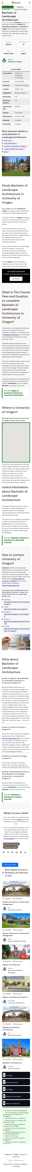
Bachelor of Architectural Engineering (16, 1110)
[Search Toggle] (29, 2)
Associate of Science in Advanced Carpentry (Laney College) (14, 1125)
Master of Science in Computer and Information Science (14, 1121)
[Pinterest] (21, 852)
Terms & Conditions (20, 1164)
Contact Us (16, 1157)
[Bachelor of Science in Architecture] (16, 1014)
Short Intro (7, 140)
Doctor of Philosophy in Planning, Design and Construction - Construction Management (15, 1114)
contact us (19, 819)
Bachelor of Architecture (12, 1063)
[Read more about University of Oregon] (4, 60)
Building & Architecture (11, 335)
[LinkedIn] (12, 852)
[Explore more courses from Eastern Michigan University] (4, 940)
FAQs (6, 152)
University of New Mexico (16, 1003)
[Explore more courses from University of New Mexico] (4, 1002)
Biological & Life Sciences (12, 1096)
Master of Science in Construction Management (16, 903)
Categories (8, 1154)
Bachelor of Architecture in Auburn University (13, 797)
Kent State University (15, 910)
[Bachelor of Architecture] (16, 1048)
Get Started (16, 279)
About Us (23, 1154)
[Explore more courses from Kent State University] (4, 909)
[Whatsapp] (16, 852)
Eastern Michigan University (17, 941)
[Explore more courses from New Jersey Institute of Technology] (4, 969)
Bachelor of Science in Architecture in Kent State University (16, 540)
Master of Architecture (11, 965)
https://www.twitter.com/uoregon (15, 609)
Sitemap (17, 1166)
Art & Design (8, 1089)
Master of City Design (11, 1136)
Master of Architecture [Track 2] (15, 997)
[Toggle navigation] (2, 2)
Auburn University (14, 1068)
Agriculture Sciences (10, 1082)
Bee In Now (20, 1160)
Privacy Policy (8, 1164)
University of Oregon (20, 9)
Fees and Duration (10, 143)
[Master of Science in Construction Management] (16, 889)
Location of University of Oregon (15, 146)
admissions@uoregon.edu (10, 585)
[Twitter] (4, 852)
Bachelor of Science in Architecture (11, 1028)
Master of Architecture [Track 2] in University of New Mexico (13, 393)
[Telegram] (25, 852)
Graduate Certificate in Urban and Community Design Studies (14, 1133)
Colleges (16, 1154)
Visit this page (8, 838)
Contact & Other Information (13, 149)
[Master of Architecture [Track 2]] (16, 984)
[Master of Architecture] (16, 952)
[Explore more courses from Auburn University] (4, 1067)
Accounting (7, 1075)
